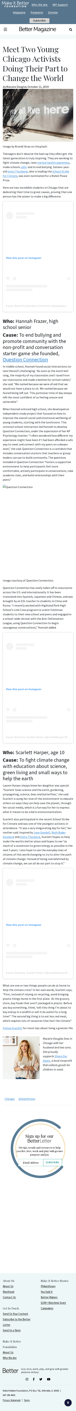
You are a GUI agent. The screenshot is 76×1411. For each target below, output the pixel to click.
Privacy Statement (11, 1400)
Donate (53, 12)
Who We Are (10, 1358)
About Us (8, 1286)
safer (24, 167)
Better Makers (49, 1297)
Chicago (10, 1099)
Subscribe (52, 1162)
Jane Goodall (42, 832)
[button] (5, 29)
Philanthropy (48, 1286)
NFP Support (60, 5)
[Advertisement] (38, 1235)
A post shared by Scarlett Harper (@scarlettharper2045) (38, 737)
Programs (37, 12)
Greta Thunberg (17, 171)
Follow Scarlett (12, 1028)
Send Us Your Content (15, 1313)
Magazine (19, 12)
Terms (27, 1400)
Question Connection (25, 359)
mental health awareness (53, 162)
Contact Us (9, 1297)
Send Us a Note (12, 1330)
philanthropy (26, 1099)
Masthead (8, 1291)
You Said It (47, 1291)
